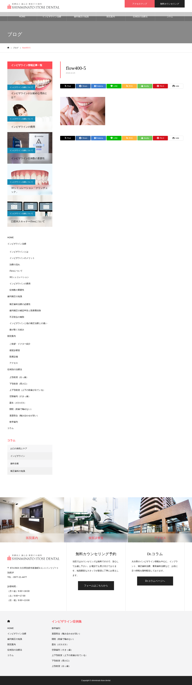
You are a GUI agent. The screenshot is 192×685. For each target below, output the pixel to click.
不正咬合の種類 (16, 317)
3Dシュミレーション (19, 277)
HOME (22, 16)
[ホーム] (8, 48)
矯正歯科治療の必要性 (19, 304)
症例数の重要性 (16, 290)
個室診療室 (14, 350)
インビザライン (17, 456)
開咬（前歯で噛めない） (21, 409)
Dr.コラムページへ (155, 581)
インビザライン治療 (51, 16)
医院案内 (110, 16)
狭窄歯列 (13, 422)
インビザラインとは (18, 252)
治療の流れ (14, 264)
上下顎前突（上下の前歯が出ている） (27, 390)
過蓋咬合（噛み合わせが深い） (24, 415)
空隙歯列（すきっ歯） (19, 396)
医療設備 (13, 356)
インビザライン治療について (21, 87)
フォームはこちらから (96, 585)
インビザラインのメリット (22, 258)
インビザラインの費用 (19, 283)
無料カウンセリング (169, 4)
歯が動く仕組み (16, 329)
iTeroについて (15, 271)
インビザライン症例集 (67, 621)
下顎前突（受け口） (18, 383)
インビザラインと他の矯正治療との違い (28, 323)
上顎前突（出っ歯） (18, 377)
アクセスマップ (139, 4)
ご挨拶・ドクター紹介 (19, 344)
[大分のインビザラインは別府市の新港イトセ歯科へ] (33, 6)
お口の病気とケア (18, 448)
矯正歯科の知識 (17, 471)
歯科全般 (14, 463)
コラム (170, 16)
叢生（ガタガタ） (17, 403)
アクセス (13, 363)
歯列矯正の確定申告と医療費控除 (25, 310)
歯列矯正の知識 (81, 16)
